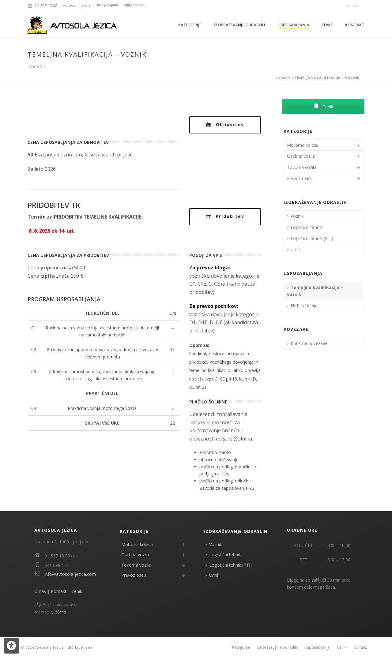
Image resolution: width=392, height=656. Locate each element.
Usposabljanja (293, 25)
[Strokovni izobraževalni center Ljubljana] (107, 5)
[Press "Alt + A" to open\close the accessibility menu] (11, 646)
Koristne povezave (309, 343)
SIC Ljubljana (55, 612)
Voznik (297, 216)
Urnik (296, 249)
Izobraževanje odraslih (239, 25)
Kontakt (354, 25)
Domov (283, 78)
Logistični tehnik (306, 227)
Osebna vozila (301, 156)
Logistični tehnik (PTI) (312, 238)
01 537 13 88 (46, 5)
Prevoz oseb (299, 178)
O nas (40, 591)
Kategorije (190, 25)
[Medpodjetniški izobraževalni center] (135, 5)
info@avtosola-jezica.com (70, 574)
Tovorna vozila (301, 167)
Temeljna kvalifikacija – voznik (315, 290)
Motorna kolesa (302, 145)
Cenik (327, 25)
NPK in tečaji (303, 305)
